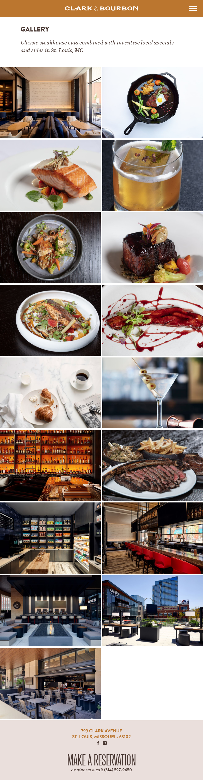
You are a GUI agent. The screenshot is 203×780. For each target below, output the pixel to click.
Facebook (98, 743)
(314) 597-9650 (118, 770)
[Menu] (193, 8)
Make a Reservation (101, 760)
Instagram (105, 743)
